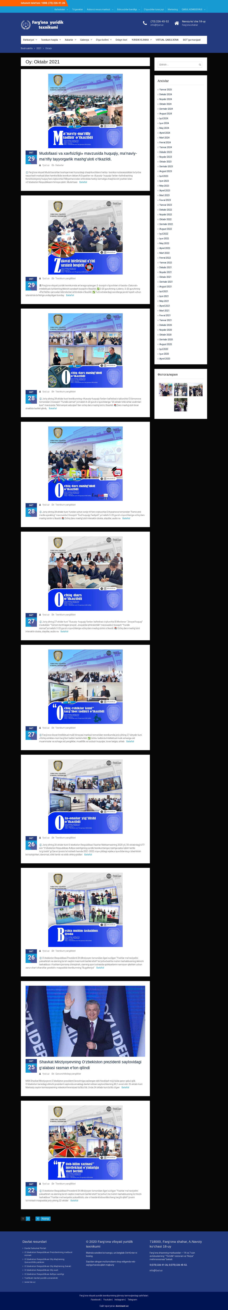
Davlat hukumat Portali (35, 1248)
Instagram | (120, 1299)
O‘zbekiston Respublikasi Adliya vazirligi (44, 1274)
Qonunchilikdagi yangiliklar (68, 1074)
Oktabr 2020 (165, 334)
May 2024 (164, 128)
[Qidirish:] (181, 64)
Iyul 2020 (163, 349)
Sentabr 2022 (166, 224)
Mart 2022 (164, 253)
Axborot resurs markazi (98, 9)
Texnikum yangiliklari (65, 278)
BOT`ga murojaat (192, 39)
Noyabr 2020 (165, 330)
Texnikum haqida (49, 39)
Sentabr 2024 (166, 109)
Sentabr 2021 (166, 282)
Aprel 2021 (164, 306)
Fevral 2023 (165, 200)
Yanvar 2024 (165, 147)
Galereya (84, 39)
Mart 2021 (164, 310)
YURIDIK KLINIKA (140, 39)
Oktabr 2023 (165, 161)
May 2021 (164, 301)
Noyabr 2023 (165, 157)
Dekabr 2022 (165, 209)
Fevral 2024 (165, 142)
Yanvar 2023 (165, 205)
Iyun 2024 (164, 123)
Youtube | (108, 1299)
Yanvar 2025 (165, 89)
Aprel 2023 (164, 190)
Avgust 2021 (165, 286)
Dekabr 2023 (165, 152)
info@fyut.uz (157, 25)
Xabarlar (69, 39)
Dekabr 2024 (165, 94)
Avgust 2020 (165, 344)
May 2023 (164, 185)
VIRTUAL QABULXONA (167, 39)
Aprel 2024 (164, 133)
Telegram (132, 1299)
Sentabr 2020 (166, 339)
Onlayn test (121, 39)
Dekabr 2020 (165, 325)
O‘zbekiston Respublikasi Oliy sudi (41, 1270)
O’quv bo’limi (102, 39)
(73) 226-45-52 (160, 21)
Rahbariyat (28, 39)
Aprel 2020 (164, 358)
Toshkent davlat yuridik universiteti (41, 1278)
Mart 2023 (164, 195)
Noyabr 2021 (165, 272)
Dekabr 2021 (165, 267)
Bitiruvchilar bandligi (127, 9)
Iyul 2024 (163, 118)
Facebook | (96, 1299)
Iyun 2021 (164, 296)
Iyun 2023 (164, 181)
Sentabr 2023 (166, 166)
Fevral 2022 (165, 258)
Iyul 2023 (163, 176)
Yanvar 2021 (165, 320)
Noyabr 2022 (165, 214)
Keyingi (45, 1218)
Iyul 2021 (163, 291)
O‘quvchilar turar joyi (154, 9)
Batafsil (83, 182)
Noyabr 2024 (165, 99)
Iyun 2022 (164, 238)
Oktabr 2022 (165, 219)
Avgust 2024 (165, 113)
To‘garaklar (77, 9)
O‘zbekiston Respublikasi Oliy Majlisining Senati (48, 1266)
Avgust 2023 (165, 171)
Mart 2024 (164, 137)
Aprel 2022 (164, 248)
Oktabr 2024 (165, 104)
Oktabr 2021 (165, 277)
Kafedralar (60, 9)
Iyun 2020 (164, 354)
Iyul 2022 (163, 234)
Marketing (173, 9)
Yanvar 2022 (165, 262)
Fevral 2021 (165, 315)
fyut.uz (45, 165)
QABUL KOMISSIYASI (192, 9)
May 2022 (164, 243)
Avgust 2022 (165, 229)
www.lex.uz (30, 1282)
